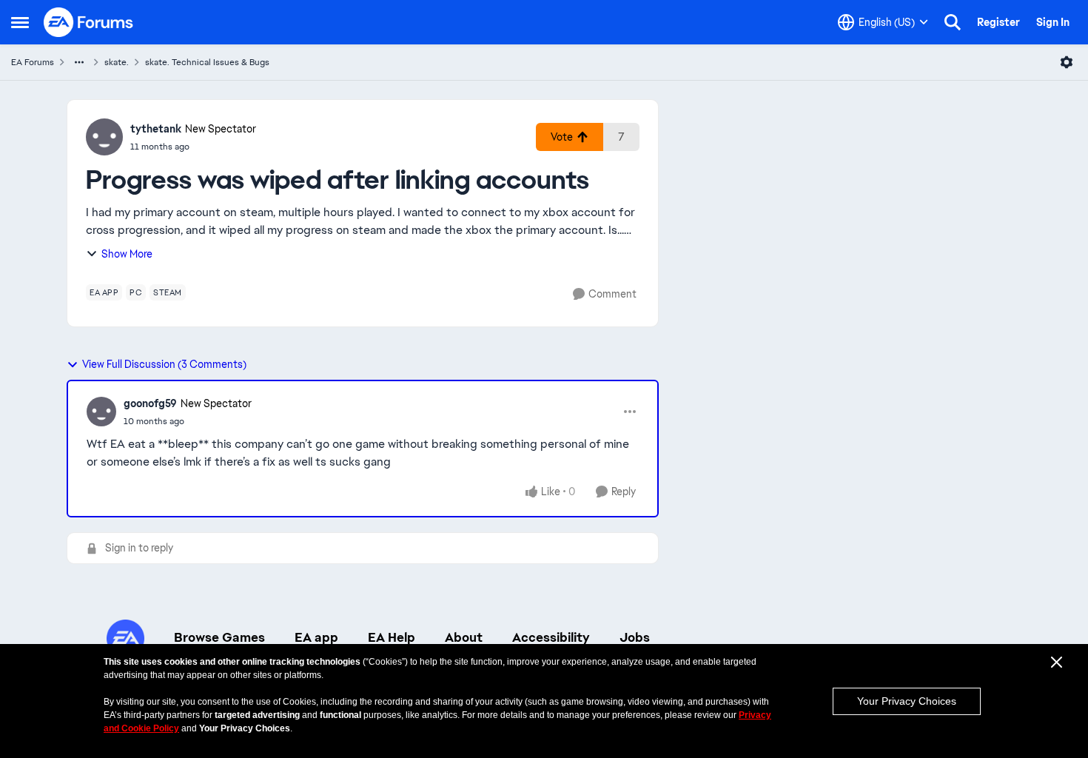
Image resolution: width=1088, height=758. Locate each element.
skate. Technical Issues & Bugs (207, 62)
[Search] (952, 22)
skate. (116, 62)
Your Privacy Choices (906, 701)
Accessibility (551, 637)
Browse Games (219, 637)
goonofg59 (150, 403)
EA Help (391, 637)
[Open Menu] (1066, 62)
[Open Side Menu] (20, 22)
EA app (316, 637)
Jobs (634, 637)
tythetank (155, 128)
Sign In (1052, 22)
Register (998, 22)
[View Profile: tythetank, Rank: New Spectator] (104, 136)
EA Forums (32, 62)
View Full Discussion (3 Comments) (164, 364)
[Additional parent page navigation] (79, 62)
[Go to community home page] (89, 22)
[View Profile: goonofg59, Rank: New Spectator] (101, 411)
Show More (126, 254)
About (464, 637)
